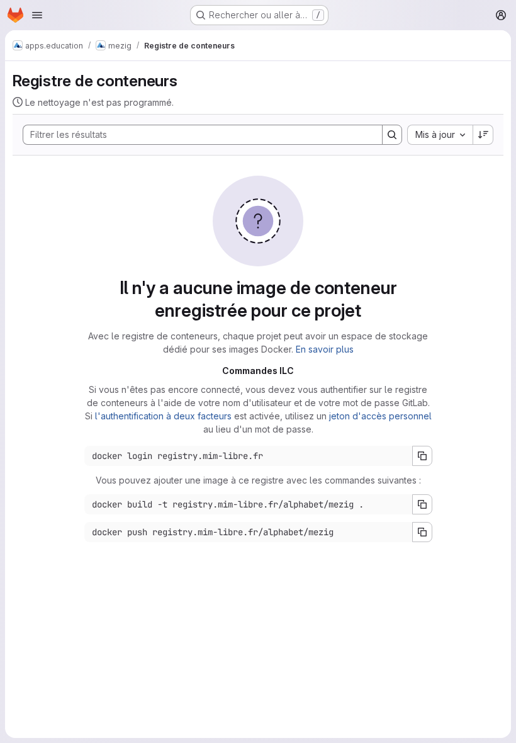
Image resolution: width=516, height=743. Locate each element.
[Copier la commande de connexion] (422, 456)
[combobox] (440, 135)
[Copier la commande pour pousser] (422, 532)
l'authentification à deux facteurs (163, 416)
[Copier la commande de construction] (422, 504)
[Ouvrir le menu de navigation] (37, 15)
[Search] (392, 135)
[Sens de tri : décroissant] (483, 135)
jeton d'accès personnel (380, 416)
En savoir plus (325, 349)
